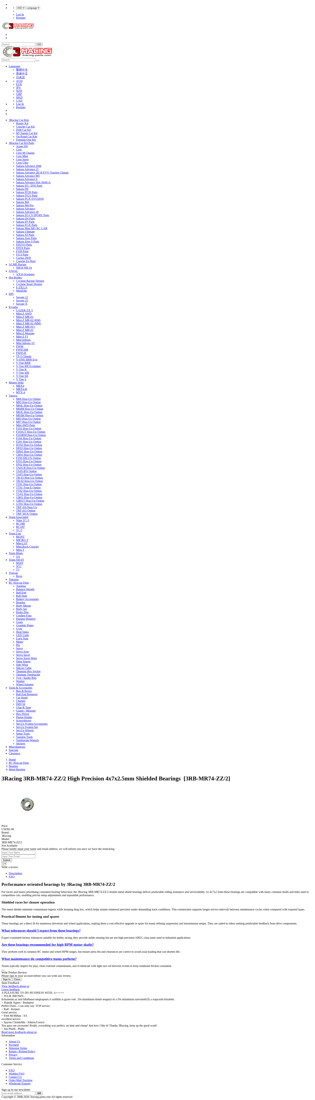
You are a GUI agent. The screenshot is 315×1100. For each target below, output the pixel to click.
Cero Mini (22, 156)
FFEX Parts (23, 248)
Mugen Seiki (16, 382)
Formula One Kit (26, 139)
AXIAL (13, 271)
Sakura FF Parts (25, 221)
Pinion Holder (24, 717)
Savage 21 (22, 297)
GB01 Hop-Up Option (29, 497)
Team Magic (16, 553)
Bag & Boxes (24, 691)
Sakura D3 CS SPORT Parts (32, 215)
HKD (19, 97)
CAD (19, 100)
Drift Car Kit (23, 129)
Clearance (14, 753)
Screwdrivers (23, 720)
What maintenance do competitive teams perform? (39, 959)
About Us (14, 1041)
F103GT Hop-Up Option (30, 431)
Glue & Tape (23, 707)
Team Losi (15, 533)
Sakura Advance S (26, 179)
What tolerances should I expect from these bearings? (41, 930)
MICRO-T (22, 540)
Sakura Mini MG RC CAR (31, 228)
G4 (18, 556)
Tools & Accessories (20, 687)
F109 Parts (22, 251)
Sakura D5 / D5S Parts (29, 185)
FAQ (12, 876)
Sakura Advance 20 (27, 211)
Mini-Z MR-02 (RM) (28, 320)
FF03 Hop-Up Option (28, 461)
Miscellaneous (17, 746)
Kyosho (13, 307)
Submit (6, 860)
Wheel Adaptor (25, 684)
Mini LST (22, 543)
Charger (20, 700)
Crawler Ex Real (25, 261)
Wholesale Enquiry (20, 1083)
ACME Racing (17, 264)
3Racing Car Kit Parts (21, 143)
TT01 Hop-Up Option (29, 484)
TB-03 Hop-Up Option (29, 477)
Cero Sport (22, 159)
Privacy (13, 1054)
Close (17, 979)
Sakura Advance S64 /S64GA (33, 182)
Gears (19, 622)
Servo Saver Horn (26, 658)
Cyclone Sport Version (29, 284)
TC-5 (19, 530)
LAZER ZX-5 (24, 310)
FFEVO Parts (24, 244)
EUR (19, 84)
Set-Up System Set (27, 727)
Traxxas (13, 572)
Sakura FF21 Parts (26, 195)
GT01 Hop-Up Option (29, 504)
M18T (19, 563)
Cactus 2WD (23, 257)
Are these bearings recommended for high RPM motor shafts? (47, 945)
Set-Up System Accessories (32, 723)
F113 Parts (22, 254)
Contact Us (15, 1076)
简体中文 (22, 73)
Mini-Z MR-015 (25, 326)
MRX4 (20, 385)
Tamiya (13, 395)
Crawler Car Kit (25, 126)
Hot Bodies (15, 277)
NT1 (19, 566)
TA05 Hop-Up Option (29, 474)
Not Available (9, 845)
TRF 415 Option (25, 510)
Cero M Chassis (25, 152)
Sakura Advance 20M (28, 166)
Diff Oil (20, 704)
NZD (19, 90)
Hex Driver (22, 714)
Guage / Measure (26, 710)
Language (14, 66)
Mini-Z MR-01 (24, 330)
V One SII (22, 376)
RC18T (20, 526)
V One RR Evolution (28, 366)
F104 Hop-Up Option (28, 438)
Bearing (20, 602)
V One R (21, 369)
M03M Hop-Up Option (29, 415)
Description (15, 873)
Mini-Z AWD (24, 313)
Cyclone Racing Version (30, 280)
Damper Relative (26, 618)
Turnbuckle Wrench (27, 740)
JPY (18, 87)
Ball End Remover (27, 694)
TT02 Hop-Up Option (29, 490)
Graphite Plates (25, 625)
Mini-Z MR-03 (24, 316)
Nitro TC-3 (22, 520)
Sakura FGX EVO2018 (30, 198)
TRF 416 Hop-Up (26, 507)
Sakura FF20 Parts (26, 192)
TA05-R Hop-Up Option (30, 467)
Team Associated (18, 517)
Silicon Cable (24, 668)
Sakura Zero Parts (26, 238)
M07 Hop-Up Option (28, 421)
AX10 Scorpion (25, 274)
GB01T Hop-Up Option (30, 500)
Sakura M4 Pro (25, 205)
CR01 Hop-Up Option (29, 454)
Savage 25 (22, 300)
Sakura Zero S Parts (27, 241)
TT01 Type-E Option (28, 487)
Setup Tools (23, 733)
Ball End (21, 592)
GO (39, 44)
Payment (14, 1044)
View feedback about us (15, 986)
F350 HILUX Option (28, 458)
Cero (19, 149)
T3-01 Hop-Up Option (29, 494)
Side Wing (22, 664)
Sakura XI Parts (25, 234)
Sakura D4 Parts (25, 218)
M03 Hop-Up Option (28, 418)
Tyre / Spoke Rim (26, 677)
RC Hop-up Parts (19, 582)
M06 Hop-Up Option (28, 399)
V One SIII (22, 372)
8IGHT (20, 536)
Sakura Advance (25, 208)
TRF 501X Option (27, 513)
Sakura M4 (22, 202)
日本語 (20, 77)
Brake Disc (22, 612)
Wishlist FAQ (16, 1073)
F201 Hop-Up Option (28, 441)
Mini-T (20, 549)
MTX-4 (20, 392)
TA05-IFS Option (26, 471)
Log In (20, 14)
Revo (19, 576)
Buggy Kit (22, 123)
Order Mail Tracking (20, 1080)
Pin (18, 645)
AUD (19, 81)
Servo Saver (23, 654)
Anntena (21, 586)
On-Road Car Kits (26, 136)
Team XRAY (16, 559)
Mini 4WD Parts (25, 425)
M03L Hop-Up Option (29, 412)
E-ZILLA (21, 287)
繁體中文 (22, 69)
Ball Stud (21, 595)
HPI (11, 294)
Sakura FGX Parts (26, 225)
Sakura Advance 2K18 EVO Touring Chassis (42, 172)
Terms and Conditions (21, 1058)
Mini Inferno (23, 339)
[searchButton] (37, 60)
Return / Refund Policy (22, 1051)
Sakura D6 (22, 189)
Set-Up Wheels (25, 730)
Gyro (19, 628)
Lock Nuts (22, 638)
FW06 (19, 346)
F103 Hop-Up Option (28, 428)
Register (21, 17)
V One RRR (23, 362)
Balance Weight (25, 589)
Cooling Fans (24, 615)
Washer (20, 681)
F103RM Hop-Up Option (31, 435)
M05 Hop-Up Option (28, 402)
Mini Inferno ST (25, 343)
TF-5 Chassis (23, 356)
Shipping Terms (18, 1048)
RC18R (20, 523)
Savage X (21, 303)
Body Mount (23, 605)
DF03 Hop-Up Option (29, 448)
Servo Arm (22, 651)
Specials (13, 750)
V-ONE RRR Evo (26, 359)
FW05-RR (22, 349)
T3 (17, 569)
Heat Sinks (22, 631)
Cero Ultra (22, 162)
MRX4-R (21, 389)
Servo (19, 648)
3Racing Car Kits (19, 120)
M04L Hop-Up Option (29, 405)
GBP (19, 94)
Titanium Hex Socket (28, 671)
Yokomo (14, 579)
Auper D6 (22, 146)
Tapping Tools (24, 736)
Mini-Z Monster (25, 333)
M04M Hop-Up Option (29, 408)
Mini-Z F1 (22, 336)
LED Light (22, 635)
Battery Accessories (27, 599)
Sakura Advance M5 (28, 175)
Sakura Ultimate (25, 231)
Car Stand (22, 697)
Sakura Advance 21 (27, 169)
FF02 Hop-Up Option (28, 464)
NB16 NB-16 (24, 267)
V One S (21, 379)
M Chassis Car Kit (26, 133)
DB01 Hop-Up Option (29, 451)
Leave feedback (10, 989)
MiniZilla (21, 290)
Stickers (20, 743)
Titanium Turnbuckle (28, 674)
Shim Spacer (23, 661)
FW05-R (21, 353)
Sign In (6, 979)
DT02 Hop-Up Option (29, 444)
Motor (19, 641)
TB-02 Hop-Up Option (29, 481)
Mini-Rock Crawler (27, 546)
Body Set (21, 609)
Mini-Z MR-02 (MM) (28, 323)
